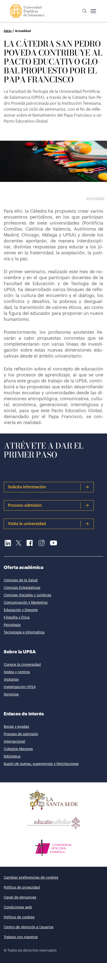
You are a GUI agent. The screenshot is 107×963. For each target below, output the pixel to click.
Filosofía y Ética (17, 617)
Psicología (12, 625)
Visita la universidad (27, 524)
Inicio (7, 31)
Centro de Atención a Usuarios (29, 927)
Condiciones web (18, 907)
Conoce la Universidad (22, 664)
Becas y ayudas (16, 727)
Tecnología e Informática (24, 632)
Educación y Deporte (21, 610)
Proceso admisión (25, 505)
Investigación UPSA (20, 687)
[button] (85, 11)
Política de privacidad (22, 887)
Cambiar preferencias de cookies (31, 877)
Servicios (11, 694)
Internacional (14, 741)
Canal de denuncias (20, 897)
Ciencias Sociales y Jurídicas (27, 595)
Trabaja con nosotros (21, 937)
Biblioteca (12, 756)
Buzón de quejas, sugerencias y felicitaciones (41, 764)
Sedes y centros (17, 672)
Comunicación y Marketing (26, 602)
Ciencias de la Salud (21, 580)
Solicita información (27, 487)
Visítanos (11, 679)
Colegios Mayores (18, 749)
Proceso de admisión (21, 734)
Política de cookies (19, 917)
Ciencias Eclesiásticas (22, 588)
